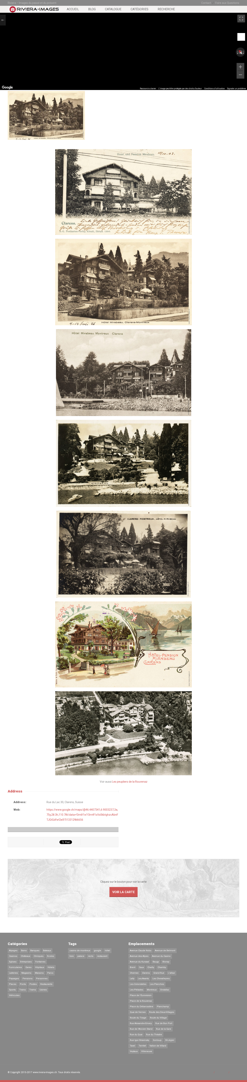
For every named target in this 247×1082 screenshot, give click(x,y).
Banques (34, 950)
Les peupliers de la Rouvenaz (129, 781)
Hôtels (51, 967)
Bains (24, 950)
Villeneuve (146, 1051)
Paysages (14, 978)
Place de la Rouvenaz (141, 1001)
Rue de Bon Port (163, 1023)
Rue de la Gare (163, 1029)
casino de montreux (79, 950)
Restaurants (46, 984)
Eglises (12, 962)
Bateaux (47, 950)
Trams (32, 990)
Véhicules (14, 995)
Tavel (132, 1046)
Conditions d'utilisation (214, 88)
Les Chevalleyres (161, 978)
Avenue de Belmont (165, 950)
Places (12, 984)
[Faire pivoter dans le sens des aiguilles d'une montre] (243, 52)
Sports (12, 990)
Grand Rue (158, 973)
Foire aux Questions (227, 2)
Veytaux (134, 1051)
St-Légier (169, 1040)
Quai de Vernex (137, 1012)
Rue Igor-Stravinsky (139, 1040)
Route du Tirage (138, 1018)
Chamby (162, 967)
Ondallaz (164, 990)
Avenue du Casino (161, 956)
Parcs (50, 973)
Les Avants (143, 978)
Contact (206, 2)
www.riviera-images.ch (45, 1072)
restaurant (102, 956)
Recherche (166, 9)
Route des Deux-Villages (161, 1012)
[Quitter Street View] (2, 20)
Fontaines (40, 962)
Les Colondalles (138, 984)
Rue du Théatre (154, 1034)
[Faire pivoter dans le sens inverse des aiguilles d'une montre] (237, 52)
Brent (132, 967)
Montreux (151, 990)
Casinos (13, 956)
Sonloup (157, 1040)
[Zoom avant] (240, 67)
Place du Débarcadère (141, 1006)
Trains (22, 990)
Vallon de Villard (158, 1046)
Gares (28, 967)
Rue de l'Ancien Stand (141, 1029)
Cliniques (38, 956)
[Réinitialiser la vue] (240, 52)
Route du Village (158, 1018)
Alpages (13, 950)
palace (80, 956)
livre (71, 956)
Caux (141, 967)
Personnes (41, 978)
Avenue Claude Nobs (140, 950)
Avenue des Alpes (139, 956)
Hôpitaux (39, 967)
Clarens (146, 973)
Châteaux (25, 956)
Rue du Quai (136, 1034)
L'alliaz (171, 973)
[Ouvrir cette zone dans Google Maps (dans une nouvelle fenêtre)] (7, 87)
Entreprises (26, 962)
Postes (33, 984)
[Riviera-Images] (34, 10)
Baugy (156, 962)
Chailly (150, 967)
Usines (43, 990)
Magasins (26, 973)
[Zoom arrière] (240, 75)
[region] (123, 51)
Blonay (165, 962)
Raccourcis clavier (148, 88)
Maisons (39, 973)
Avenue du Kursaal (139, 962)
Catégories (139, 9)
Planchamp (163, 1006)
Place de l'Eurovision (140, 995)
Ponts (23, 984)
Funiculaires (15, 967)
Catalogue (113, 9)
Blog (92, 9)
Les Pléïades (136, 990)
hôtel (107, 950)
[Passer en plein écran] (241, 18)
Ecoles (50, 956)
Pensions (27, 978)
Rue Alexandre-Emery (141, 1023)
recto (90, 956)
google (97, 950)
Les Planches (157, 984)
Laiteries (13, 973)
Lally (132, 978)
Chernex (134, 973)
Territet (142, 1046)
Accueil (73, 9)
